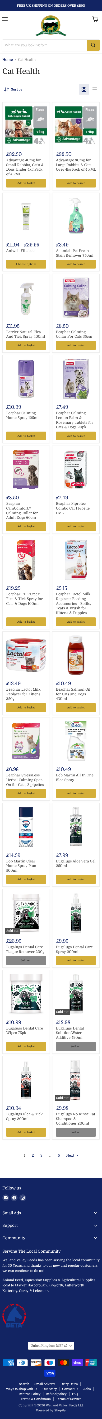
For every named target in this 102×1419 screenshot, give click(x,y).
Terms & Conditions (36, 1399)
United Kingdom (49, 1345)
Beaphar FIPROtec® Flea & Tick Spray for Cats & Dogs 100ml (24, 599)
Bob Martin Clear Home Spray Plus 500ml (21, 866)
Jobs (87, 1389)
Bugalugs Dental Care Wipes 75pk (24, 1030)
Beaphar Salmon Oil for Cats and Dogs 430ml (73, 694)
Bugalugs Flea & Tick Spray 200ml (24, 1116)
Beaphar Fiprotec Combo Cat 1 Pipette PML (73, 508)
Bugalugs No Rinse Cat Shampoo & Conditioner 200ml (75, 1119)
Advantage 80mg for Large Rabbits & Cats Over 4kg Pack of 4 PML (76, 165)
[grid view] (84, 89)
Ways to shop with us (21, 1389)
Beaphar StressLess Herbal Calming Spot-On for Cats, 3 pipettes (25, 780)
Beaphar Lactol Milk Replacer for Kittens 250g (23, 694)
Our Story (49, 1389)
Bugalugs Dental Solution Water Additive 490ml (70, 1033)
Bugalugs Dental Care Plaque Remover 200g (25, 949)
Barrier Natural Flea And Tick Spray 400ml (25, 334)
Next (70, 1155)
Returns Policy (30, 1394)
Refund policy (56, 1394)
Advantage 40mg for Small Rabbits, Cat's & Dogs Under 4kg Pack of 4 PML (25, 167)
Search (24, 1384)
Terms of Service (68, 1399)
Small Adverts (44, 1384)
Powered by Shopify (51, 1410)
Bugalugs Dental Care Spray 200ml (74, 949)
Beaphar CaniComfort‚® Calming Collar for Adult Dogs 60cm (22, 510)
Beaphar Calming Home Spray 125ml (22, 415)
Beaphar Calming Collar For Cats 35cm (74, 334)
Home (7, 60)
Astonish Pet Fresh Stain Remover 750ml (74, 253)
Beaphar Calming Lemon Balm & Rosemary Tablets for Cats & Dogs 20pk (74, 420)
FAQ (75, 1394)
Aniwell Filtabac (20, 251)
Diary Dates (69, 1384)
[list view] (94, 89)
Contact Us (70, 1389)
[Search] (93, 45)
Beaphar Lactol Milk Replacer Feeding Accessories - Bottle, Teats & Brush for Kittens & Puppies (73, 603)
